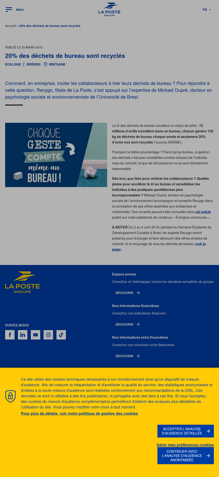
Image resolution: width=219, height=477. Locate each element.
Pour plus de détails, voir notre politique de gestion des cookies (79, 413)
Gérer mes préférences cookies (185, 445)
